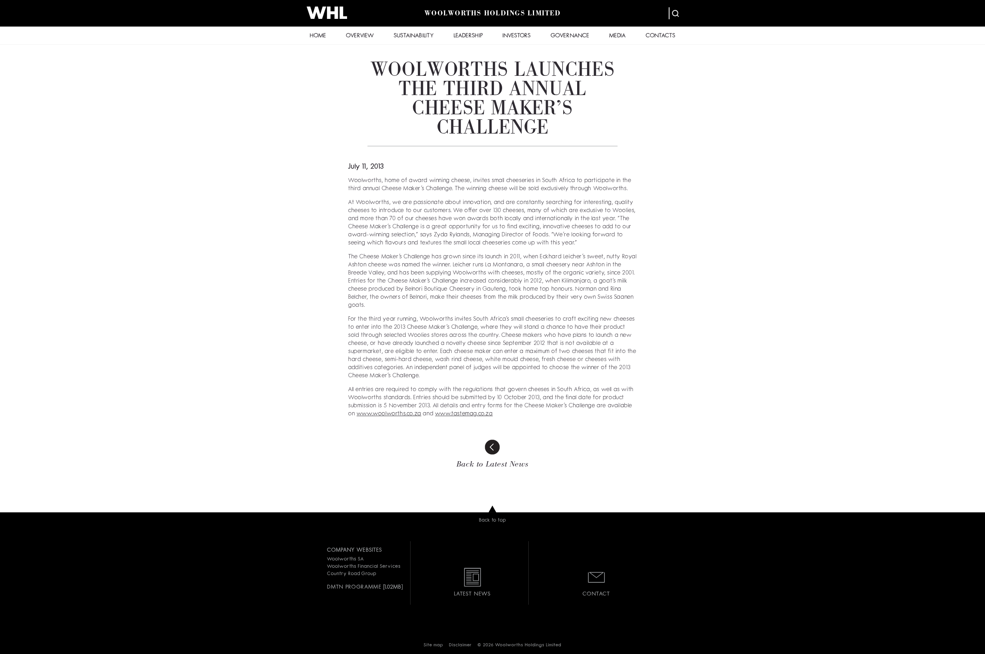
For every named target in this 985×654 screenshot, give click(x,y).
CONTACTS (660, 36)
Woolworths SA (345, 559)
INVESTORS (517, 36)
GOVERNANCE (570, 36)
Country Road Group (351, 574)
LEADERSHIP (468, 36)
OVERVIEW (360, 36)
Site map (433, 645)
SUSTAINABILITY (414, 36)
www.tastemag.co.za (464, 414)
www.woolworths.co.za (389, 414)
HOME (318, 36)
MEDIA (617, 36)
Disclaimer (460, 645)
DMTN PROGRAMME (354, 587)
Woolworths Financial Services (364, 566)
